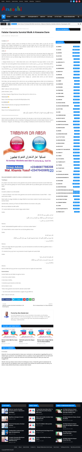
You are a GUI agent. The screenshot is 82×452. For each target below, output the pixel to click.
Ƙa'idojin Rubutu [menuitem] (33, 16)
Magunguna (66, 140)
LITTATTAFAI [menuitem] (58, 16)
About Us (8, 1)
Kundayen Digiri (66, 134)
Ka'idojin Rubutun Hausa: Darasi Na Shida (71, 417)
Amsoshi (12, 449)
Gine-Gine (66, 93)
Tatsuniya (66, 159)
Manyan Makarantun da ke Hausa (44, 447)
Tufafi (66, 171)
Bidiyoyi (66, 71)
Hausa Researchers (66, 106)
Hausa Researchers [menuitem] (69, 16)
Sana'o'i (66, 152)
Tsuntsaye (66, 168)
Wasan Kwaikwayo (66, 177)
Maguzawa (66, 143)
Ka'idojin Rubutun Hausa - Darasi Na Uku (70, 439)
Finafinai (66, 90)
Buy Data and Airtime (75, 447)
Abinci (66, 46)
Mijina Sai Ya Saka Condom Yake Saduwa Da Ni (44, 417)
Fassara (66, 87)
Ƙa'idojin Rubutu (66, 208)
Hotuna (66, 109)
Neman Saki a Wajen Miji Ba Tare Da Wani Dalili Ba (45, 340)
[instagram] (77, 1)
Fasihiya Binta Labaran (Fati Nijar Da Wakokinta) (16, 431)
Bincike (66, 74)
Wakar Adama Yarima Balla (23, 24)
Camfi (66, 81)
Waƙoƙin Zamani (66, 196)
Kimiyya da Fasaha (66, 124)
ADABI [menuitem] (15, 16)
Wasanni (66, 180)
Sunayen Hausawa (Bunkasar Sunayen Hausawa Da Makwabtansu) (17, 439)
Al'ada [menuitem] (8, 16)
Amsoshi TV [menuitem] (6, 20)
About (20, 447)
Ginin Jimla (66, 96)
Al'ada (66, 56)
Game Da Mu (15, 1)
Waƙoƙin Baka (66, 187)
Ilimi (66, 112)
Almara (66, 59)
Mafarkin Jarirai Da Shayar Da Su (27, 340)
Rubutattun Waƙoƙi (66, 149)
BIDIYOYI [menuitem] (42, 16)
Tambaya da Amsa (65, 447)
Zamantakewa (66, 202)
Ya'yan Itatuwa (66, 199)
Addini (6, 28)
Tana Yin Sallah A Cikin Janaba (44, 424)
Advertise (31, 1)
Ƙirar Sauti (66, 211)
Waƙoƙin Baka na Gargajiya (66, 190)
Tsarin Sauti (66, 162)
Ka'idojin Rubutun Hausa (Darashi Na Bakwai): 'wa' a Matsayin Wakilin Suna (70, 410)
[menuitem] (3, 17)
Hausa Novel (66, 102)
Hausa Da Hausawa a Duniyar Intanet (17, 424)
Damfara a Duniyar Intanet (16, 417)
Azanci (66, 65)
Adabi (66, 49)
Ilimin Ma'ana (66, 115)
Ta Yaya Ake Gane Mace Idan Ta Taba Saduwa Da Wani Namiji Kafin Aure (44, 410)
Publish (26, 1)
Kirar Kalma (66, 127)
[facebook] (71, 1)
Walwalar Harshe (66, 174)
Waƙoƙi (66, 183)
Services (21, 1)
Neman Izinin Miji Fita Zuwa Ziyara (9, 340)
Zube (66, 205)
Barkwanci (66, 68)
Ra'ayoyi (66, 146)
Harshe (66, 99)
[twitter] (74, 1)
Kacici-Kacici (66, 118)
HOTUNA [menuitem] (49, 16)
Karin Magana (66, 121)
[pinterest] (79, 1)
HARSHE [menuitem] (23, 16)
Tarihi (66, 155)
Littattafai (66, 137)
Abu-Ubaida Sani (6, 35)
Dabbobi (66, 84)
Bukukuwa (66, 77)
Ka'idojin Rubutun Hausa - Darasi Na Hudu (70, 432)
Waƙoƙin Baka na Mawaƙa (66, 193)
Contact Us (37, 1)
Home (3, 1)
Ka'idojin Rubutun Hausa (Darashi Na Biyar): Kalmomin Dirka (70, 425)
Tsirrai (66, 165)
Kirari (66, 130)
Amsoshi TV (66, 62)
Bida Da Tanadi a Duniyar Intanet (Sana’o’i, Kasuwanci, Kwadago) (17, 410)
